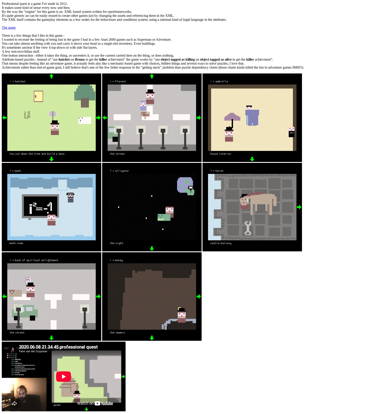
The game (9, 27)
